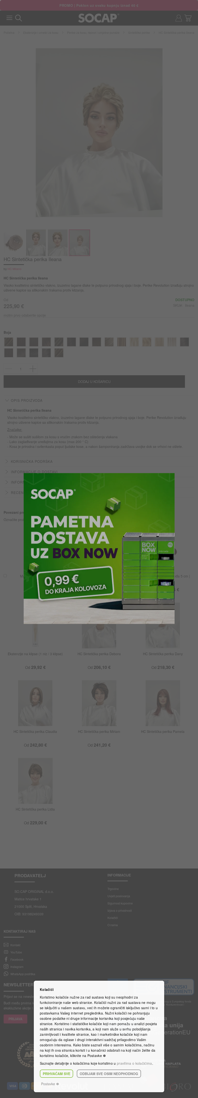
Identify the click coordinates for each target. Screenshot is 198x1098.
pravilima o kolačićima (134, 1063)
